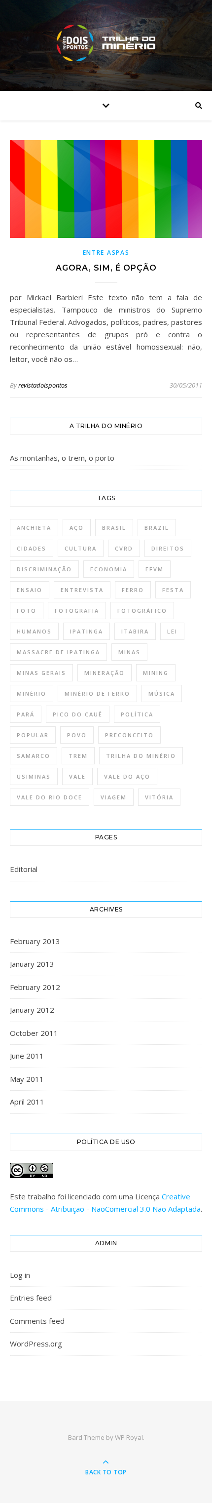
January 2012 (32, 1010)
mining (156, 672)
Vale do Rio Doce (49, 797)
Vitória (159, 797)
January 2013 (32, 964)
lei (172, 631)
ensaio (29, 589)
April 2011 (27, 1102)
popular (33, 735)
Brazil (156, 527)
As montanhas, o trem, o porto (62, 458)
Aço (77, 527)
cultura (81, 548)
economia (108, 569)
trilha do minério (141, 755)
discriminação (44, 569)
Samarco (33, 755)
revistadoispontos (43, 385)
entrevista (82, 589)
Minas (129, 652)
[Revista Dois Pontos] (106, 43)
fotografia (77, 610)
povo (77, 735)
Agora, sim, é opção (106, 268)
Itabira (135, 631)
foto (26, 610)
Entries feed (31, 1298)
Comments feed (37, 1321)
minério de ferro (97, 693)
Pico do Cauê (78, 714)
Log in (20, 1275)
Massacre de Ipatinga (58, 652)
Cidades (31, 548)
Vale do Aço (127, 776)
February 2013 (35, 941)
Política (137, 714)
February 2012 (35, 987)
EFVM (154, 569)
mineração (104, 672)
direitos (167, 548)
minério (31, 693)
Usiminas (34, 776)
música (161, 693)
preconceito (129, 735)
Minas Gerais (41, 672)
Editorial (23, 869)
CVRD (124, 548)
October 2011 (34, 1033)
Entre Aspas (106, 252)
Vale (77, 776)
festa (173, 589)
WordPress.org (36, 1343)
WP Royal (129, 1437)
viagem (114, 797)
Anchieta (34, 527)
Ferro (133, 589)
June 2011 (27, 1056)
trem (78, 755)
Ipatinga (86, 631)
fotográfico (142, 610)
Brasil (114, 527)
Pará (26, 714)
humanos (34, 631)
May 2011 (27, 1079)
